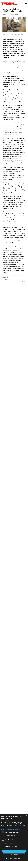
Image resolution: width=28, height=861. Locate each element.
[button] (14, 829)
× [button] (26, 815)
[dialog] (14, 837)
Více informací (4, 827)
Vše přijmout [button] (14, 851)
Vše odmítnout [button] (14, 854)
